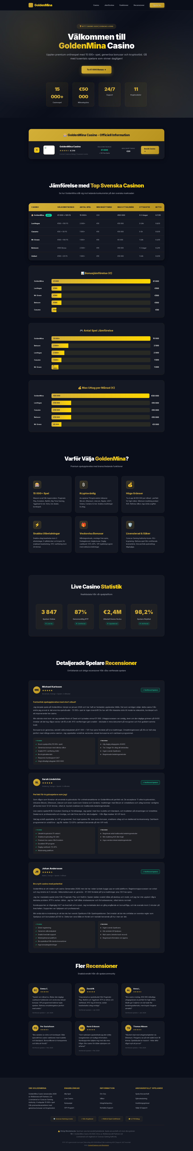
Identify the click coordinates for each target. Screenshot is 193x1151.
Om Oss (103, 1094)
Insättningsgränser (142, 1103)
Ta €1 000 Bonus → (96, 69)
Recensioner (139, 5)
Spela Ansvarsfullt (142, 1094)
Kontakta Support (106, 1108)
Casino (96, 5)
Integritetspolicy (106, 1103)
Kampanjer (68, 1103)
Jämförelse (109, 5)
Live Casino (68, 1098)
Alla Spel (67, 1094)
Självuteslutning (141, 1098)
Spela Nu (157, 5)
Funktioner (124, 5)
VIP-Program (69, 1108)
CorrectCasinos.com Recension (98, 1145)
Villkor (102, 1098)
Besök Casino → (149, 150)
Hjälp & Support (141, 1108)
